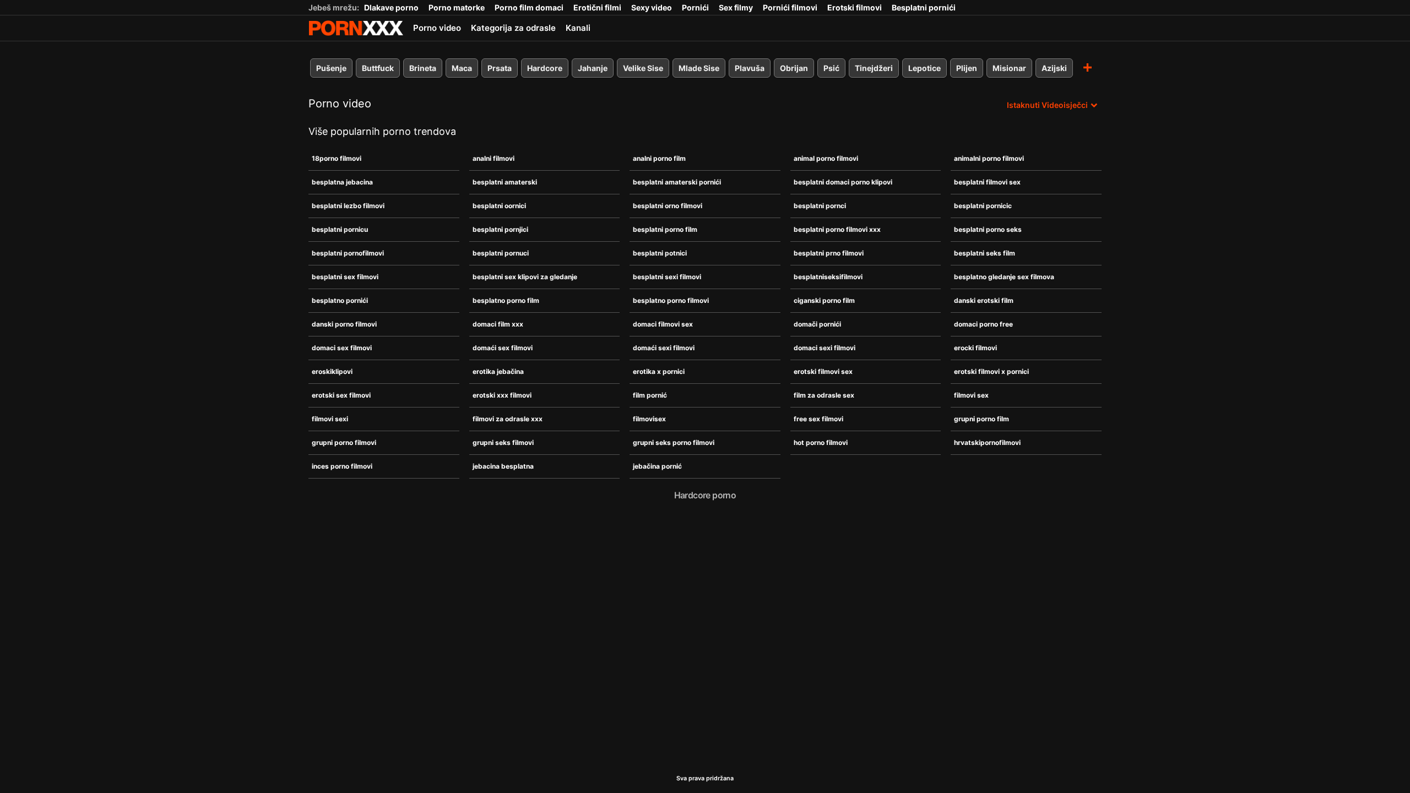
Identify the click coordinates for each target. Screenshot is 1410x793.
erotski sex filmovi (341, 395)
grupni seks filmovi (503, 442)
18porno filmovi (336, 158)
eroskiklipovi (332, 371)
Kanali (578, 28)
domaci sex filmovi (342, 348)
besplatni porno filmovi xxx (837, 229)
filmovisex (649, 419)
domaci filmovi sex (663, 324)
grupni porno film (981, 419)
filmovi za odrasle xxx (508, 419)
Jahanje (593, 68)
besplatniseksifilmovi (828, 277)
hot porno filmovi (821, 442)
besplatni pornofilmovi (348, 253)
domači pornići (817, 324)
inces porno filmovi (342, 466)
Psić (831, 68)
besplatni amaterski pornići (677, 182)
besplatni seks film (984, 253)
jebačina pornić (657, 466)
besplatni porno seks (988, 229)
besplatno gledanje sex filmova (1004, 277)
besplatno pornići (340, 300)
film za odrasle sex (824, 395)
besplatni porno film (665, 229)
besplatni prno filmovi (829, 253)
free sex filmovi (818, 419)
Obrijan (794, 68)
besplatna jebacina (342, 182)
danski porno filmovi (344, 324)
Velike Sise (643, 68)
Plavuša (749, 68)
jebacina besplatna (503, 466)
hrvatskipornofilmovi (987, 442)
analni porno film (659, 158)
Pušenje (331, 68)
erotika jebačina (498, 371)
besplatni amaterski (505, 182)
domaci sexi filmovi (824, 348)
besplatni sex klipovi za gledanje (525, 277)
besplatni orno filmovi (667, 206)
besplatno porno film (506, 300)
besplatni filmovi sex (987, 182)
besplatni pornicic (983, 206)
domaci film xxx (498, 324)
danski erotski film (983, 300)
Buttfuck (378, 68)
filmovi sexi (330, 419)
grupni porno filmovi (344, 442)
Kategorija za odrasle (513, 28)
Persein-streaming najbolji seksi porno (355, 28)
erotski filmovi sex (823, 371)
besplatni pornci (820, 206)
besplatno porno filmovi (671, 300)
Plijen (966, 68)
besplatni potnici (660, 253)
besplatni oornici (499, 206)
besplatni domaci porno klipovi (843, 182)
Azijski (1054, 68)
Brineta (422, 68)
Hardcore (544, 68)
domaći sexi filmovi (664, 348)
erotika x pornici (659, 371)
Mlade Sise (699, 68)
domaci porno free (983, 324)
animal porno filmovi (826, 158)
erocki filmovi (975, 348)
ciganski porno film (824, 300)
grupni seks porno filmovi (673, 442)
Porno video (437, 28)
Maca (462, 68)
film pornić (650, 395)
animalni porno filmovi (989, 158)
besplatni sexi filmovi (667, 277)
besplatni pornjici (500, 229)
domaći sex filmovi (503, 348)
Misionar (1009, 68)
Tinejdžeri (874, 68)
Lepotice (924, 68)
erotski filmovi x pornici (991, 371)
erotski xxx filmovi (502, 395)
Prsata (499, 68)
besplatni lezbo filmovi (348, 206)
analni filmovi (493, 158)
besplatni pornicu (340, 229)
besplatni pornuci (501, 253)
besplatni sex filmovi (345, 277)
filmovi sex (971, 395)
